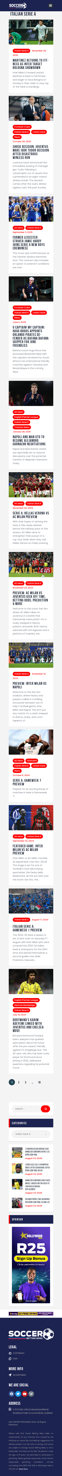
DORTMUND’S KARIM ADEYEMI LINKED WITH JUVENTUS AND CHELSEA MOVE (28, 1025)
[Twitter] (18, 1394)
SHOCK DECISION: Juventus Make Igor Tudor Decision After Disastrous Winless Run (31, 152)
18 (39, 1081)
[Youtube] (25, 1394)
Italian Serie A (21, 50)
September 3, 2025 (22, 232)
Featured (32, 760)
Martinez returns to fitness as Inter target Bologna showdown (30, 64)
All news (18, 227)
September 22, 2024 (23, 840)
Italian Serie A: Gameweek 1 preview (27, 928)
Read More (23, 1469)
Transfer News (21, 427)
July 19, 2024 (19, 1014)
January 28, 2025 (22, 431)
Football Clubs (22, 126)
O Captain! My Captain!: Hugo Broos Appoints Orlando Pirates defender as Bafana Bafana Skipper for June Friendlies (31, 336)
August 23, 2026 (33, 1158)
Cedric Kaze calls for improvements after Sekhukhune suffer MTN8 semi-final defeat (37, 1167)
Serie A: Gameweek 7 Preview (27, 782)
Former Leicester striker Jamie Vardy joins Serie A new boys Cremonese (29, 243)
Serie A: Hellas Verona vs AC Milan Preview (31, 515)
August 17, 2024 (40, 919)
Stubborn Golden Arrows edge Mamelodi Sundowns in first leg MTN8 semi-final (37, 1152)
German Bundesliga (24, 1005)
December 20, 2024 (23, 507)
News (17, 137)
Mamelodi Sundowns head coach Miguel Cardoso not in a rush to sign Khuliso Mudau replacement (37, 1185)
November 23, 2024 (23, 587)
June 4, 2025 (19, 322)
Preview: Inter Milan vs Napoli (30, 685)
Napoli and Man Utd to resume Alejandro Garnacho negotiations (29, 440)
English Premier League (26, 417)
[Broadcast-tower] (31, 1394)
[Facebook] (11, 1394)
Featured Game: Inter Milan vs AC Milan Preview (28, 849)
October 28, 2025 (22, 141)
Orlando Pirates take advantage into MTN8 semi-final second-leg (37, 1200)
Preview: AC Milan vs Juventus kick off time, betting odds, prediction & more (30, 598)
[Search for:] (31, 1108)
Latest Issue (39, 131)
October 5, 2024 (21, 775)
